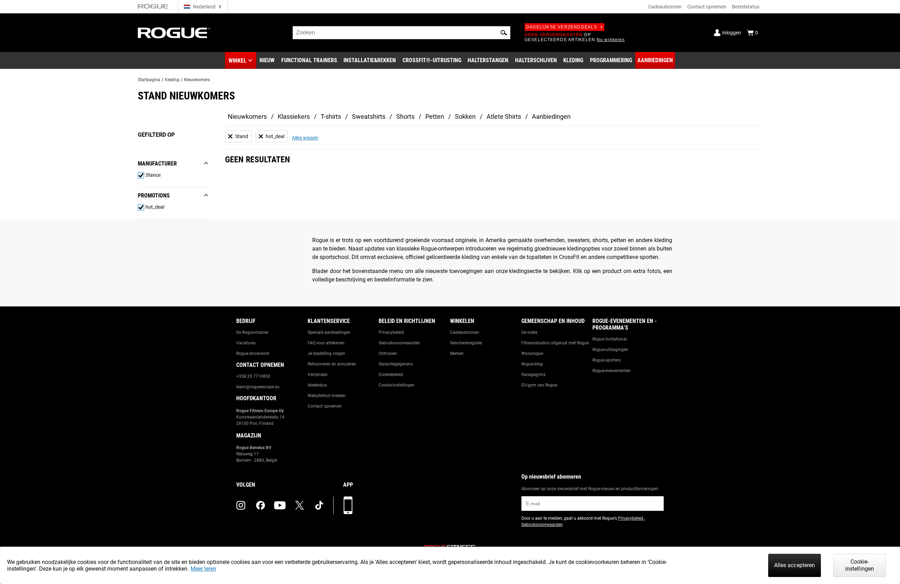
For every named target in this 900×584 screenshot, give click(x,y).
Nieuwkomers (197, 79)
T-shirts (331, 116)
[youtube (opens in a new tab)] (280, 505)
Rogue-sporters (606, 360)
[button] (503, 32)
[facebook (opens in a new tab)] (260, 505)
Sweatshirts (368, 116)
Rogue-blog (532, 364)
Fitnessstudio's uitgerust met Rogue (555, 342)
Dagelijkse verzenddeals (561, 27)
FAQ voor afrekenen (326, 342)
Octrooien (388, 353)
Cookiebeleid (391, 374)
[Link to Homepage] (174, 33)
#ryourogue (532, 353)
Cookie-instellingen (396, 385)
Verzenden (318, 374)
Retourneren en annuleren (332, 364)
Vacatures (246, 342)
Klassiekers (294, 116)
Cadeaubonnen (665, 6)
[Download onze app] (348, 505)
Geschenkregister (466, 342)
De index (529, 332)
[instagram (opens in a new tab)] (241, 505)
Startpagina (149, 79)
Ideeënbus (317, 385)
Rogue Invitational (609, 339)
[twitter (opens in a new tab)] (299, 505)
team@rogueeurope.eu (257, 386)
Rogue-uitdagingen (610, 349)
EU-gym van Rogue (539, 385)
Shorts (405, 116)
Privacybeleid (391, 332)
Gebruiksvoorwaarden (399, 342)
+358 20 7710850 (253, 376)
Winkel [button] (237, 60)
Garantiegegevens (396, 364)
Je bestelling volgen (326, 353)
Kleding (172, 79)
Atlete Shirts (504, 116)
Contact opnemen (706, 6)
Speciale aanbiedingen (329, 332)
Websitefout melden (327, 395)
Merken (457, 353)
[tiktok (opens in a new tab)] (319, 505)
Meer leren (203, 568)
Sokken (465, 116)
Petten (434, 116)
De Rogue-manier (252, 332)
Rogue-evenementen (611, 370)
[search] (401, 32)
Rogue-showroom (253, 353)
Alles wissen (305, 138)
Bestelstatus (745, 6)
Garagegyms (533, 374)
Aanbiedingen (551, 116)
